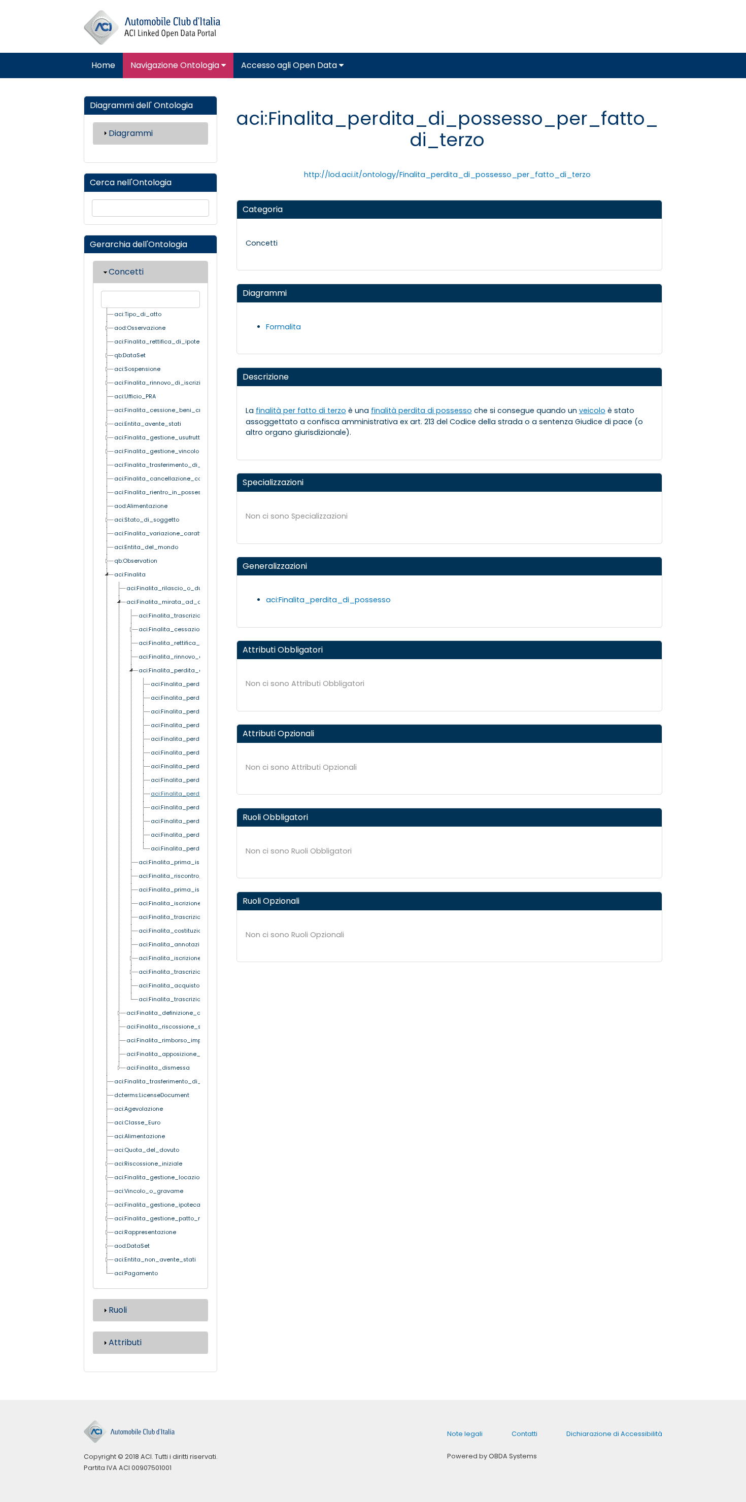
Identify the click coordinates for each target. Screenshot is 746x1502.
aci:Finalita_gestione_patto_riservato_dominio (182, 1218)
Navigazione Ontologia (175, 65)
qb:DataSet (130, 355)
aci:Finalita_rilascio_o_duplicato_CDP (181, 588)
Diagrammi (131, 133)
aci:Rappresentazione (145, 1232)
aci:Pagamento (136, 1273)
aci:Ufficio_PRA (135, 396)
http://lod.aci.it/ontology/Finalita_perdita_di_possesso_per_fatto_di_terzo (447, 174)
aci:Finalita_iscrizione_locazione (186, 903)
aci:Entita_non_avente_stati (155, 1260)
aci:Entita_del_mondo (146, 547)
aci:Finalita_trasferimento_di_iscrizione (171, 1081)
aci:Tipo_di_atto (137, 314)
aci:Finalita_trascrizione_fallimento (189, 917)
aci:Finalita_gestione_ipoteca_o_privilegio (176, 1205)
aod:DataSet (132, 1246)
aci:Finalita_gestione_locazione (160, 1177)
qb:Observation (135, 561)
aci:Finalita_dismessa (158, 1068)
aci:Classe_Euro (137, 1122)
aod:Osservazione (139, 328)
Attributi (125, 1342)
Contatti (524, 1433)
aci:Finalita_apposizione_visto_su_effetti (185, 1054)
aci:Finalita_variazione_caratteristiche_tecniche (184, 533)
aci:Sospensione (137, 369)
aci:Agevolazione (138, 1109)
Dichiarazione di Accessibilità (614, 1433)
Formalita (283, 327)
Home (103, 65)
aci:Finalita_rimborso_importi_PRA (175, 1040)
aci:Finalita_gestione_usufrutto (159, 437)
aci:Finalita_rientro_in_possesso (161, 492)
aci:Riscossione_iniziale (148, 1164)
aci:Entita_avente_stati (147, 424)
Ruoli (118, 1310)
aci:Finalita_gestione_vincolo (156, 451)
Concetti (126, 272)
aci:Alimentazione (139, 1136)
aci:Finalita (130, 574)
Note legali (465, 1433)
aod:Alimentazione (140, 506)
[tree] (150, 794)
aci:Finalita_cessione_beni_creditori (166, 410)
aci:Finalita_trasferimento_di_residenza (172, 465)
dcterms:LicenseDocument (151, 1095)
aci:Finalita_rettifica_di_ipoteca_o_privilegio (179, 342)
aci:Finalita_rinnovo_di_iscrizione (162, 383)
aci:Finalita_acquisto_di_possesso (189, 985)
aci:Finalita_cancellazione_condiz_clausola (178, 479)
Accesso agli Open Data (290, 65)
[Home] (152, 27)
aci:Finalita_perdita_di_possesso (187, 670)
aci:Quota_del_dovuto (146, 1150)
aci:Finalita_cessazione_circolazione (192, 629)
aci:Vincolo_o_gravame (148, 1191)
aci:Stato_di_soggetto (146, 520)
